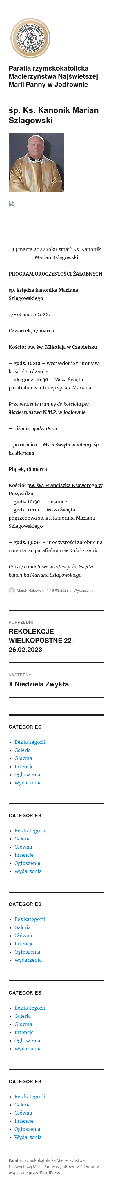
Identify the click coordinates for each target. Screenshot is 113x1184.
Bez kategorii (29, 742)
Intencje (24, 766)
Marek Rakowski (31, 590)
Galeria (22, 750)
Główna (23, 758)
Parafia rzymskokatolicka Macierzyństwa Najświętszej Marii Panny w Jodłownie (53, 76)
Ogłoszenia (27, 774)
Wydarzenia (83, 590)
